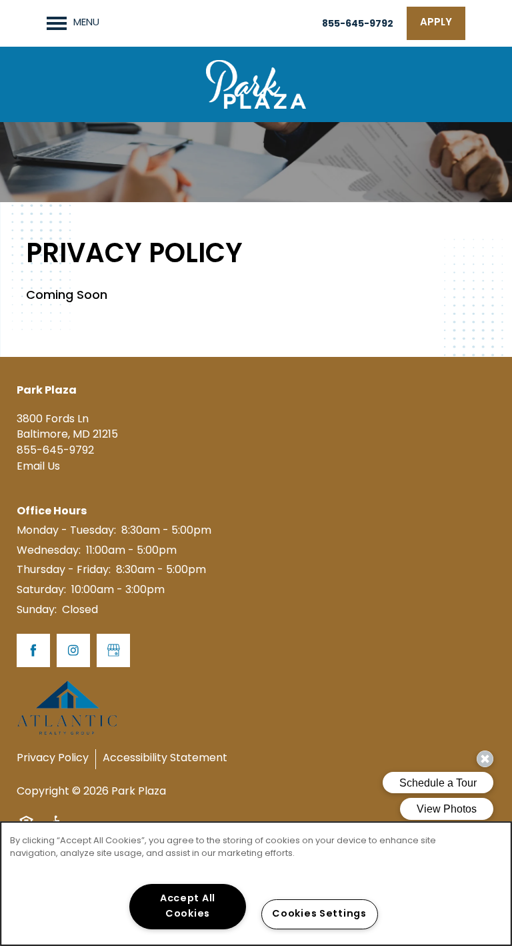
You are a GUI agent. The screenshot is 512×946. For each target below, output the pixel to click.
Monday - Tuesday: (66, 531)
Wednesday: (49, 551)
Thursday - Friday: (64, 570)
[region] (256, 883)
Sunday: (37, 610)
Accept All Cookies (187, 907)
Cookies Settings (319, 914)
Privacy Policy (53, 758)
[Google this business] (113, 650)
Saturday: (41, 590)
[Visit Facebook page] (33, 650)
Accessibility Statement (165, 758)
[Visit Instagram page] (73, 650)
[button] (436, 23)
